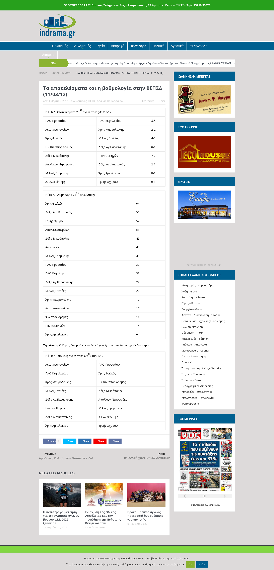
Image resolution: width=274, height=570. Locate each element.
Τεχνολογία (138, 46)
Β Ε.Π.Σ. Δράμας (97, 101)
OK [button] (190, 564)
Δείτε (202, 564)
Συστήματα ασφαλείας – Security (201, 368)
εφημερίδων (214, 504)
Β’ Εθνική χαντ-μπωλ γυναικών (147, 458)
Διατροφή (117, 46)
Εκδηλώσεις (198, 46)
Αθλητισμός (82, 46)
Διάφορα (48, 55)
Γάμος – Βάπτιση (192, 303)
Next (161, 453)
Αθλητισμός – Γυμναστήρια (198, 285)
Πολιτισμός (60, 46)
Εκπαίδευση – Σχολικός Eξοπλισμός (203, 321)
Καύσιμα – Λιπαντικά (194, 344)
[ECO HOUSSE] (204, 152)
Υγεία (101, 46)
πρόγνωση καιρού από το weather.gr (203, 265)
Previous (50, 453)
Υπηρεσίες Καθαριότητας (197, 392)
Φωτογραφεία (190, 403)
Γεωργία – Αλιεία (192, 309)
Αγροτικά (177, 46)
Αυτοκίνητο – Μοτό (193, 297)
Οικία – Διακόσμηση (194, 356)
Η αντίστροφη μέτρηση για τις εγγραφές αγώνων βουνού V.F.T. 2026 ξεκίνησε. (61, 517)
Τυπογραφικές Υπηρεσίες (197, 386)
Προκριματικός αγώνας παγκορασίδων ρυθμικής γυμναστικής (145, 515)
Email (162, 101)
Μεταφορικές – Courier (195, 350)
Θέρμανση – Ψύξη (193, 332)
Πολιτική (158, 46)
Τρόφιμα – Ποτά (191, 380)
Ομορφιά (187, 362)
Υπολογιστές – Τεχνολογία (198, 398)
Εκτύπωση (148, 101)
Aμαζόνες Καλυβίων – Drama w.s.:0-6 (66, 458)
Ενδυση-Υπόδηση (192, 327)
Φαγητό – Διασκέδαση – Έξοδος (201, 315)
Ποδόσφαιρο (115, 101)
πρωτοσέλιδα (199, 504)
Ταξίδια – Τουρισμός (194, 374)
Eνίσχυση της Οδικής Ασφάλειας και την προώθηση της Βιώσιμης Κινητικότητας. (103, 517)
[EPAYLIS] (204, 205)
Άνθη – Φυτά (189, 291)
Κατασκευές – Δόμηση (195, 338)
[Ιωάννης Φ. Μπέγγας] (204, 99)
